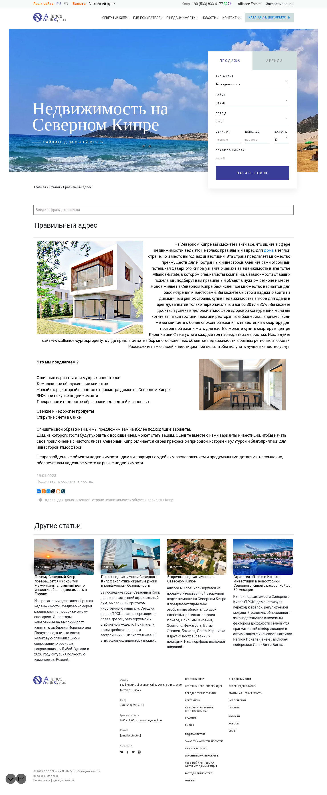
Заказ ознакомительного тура (204, 741)
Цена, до (252, 132)
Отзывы (190, 780)
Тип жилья (225, 76)
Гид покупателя (146, 18)
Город (221, 113)
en (66, 4)
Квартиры (191, 718)
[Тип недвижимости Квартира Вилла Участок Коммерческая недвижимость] (252, 84)
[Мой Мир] (48, 491)
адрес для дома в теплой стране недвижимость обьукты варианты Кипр (109, 500)
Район (221, 95)
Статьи (232, 731)
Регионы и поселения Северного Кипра (199, 709)
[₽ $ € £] (282, 140)
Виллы (189, 725)
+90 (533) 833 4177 (207, 4)
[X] (53, 491)
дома (269, 250)
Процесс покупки (196, 748)
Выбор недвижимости (242, 686)
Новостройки (237, 700)
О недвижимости (181, 18)
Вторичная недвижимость (245, 693)
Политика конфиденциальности (53, 780)
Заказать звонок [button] (280, 4)
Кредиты (233, 707)
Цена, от (223, 132)
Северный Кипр (114, 18)
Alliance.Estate (249, 4)
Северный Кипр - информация (203, 686)
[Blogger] (58, 491)
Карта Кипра (192, 700)
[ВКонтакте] (39, 491)
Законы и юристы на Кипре (201, 755)
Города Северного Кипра (200, 693)
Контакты (230, 18)
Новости (209, 18)
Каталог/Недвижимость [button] (269, 17)
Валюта (281, 132)
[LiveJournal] (63, 491)
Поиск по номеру (230, 150)
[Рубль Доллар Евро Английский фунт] (103, 3)
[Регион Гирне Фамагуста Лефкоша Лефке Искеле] (252, 103)
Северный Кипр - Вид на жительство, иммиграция (201, 765)
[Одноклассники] (44, 491)
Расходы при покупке (198, 773)
